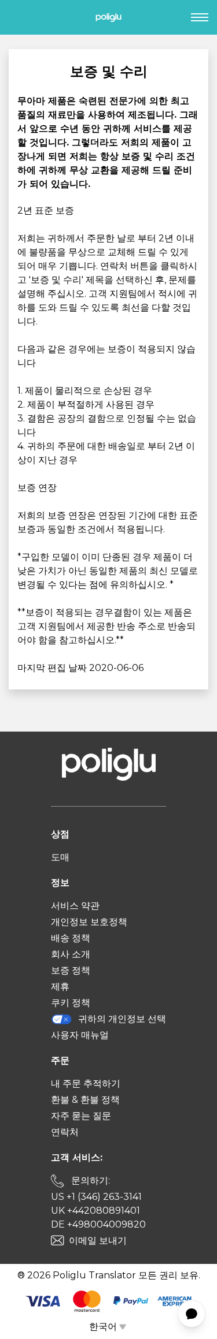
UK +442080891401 (95, 1210)
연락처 (65, 1132)
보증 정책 (70, 970)
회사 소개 (70, 954)
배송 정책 (70, 938)
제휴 (60, 986)
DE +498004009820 (98, 1224)
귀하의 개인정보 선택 (122, 1018)
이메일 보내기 (98, 1240)
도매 (60, 857)
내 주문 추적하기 (85, 1083)
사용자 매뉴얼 (80, 1035)
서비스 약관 (75, 905)
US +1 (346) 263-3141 (96, 1196)
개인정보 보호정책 (89, 921)
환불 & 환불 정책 (85, 1099)
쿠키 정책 (70, 1002)
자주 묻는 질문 (81, 1115)
